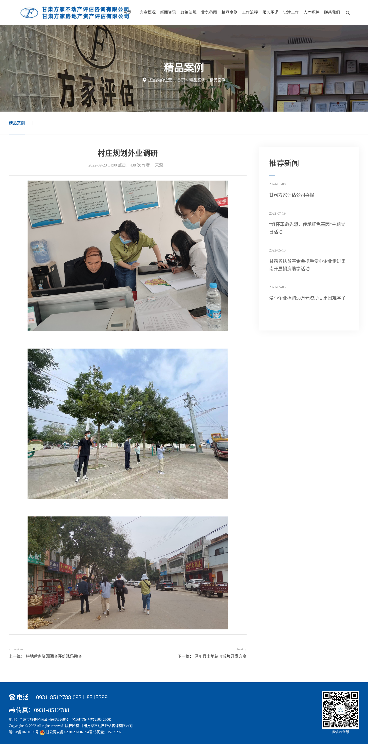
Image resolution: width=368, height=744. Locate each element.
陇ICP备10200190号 (24, 732)
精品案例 (230, 12)
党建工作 (291, 12)
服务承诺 (270, 12)
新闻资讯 (168, 12)
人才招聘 (311, 12)
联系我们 (332, 12)
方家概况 (148, 12)
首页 (127, 12)
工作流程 (250, 12)
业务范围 (209, 12)
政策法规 (188, 12)
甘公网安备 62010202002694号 (69, 732)
